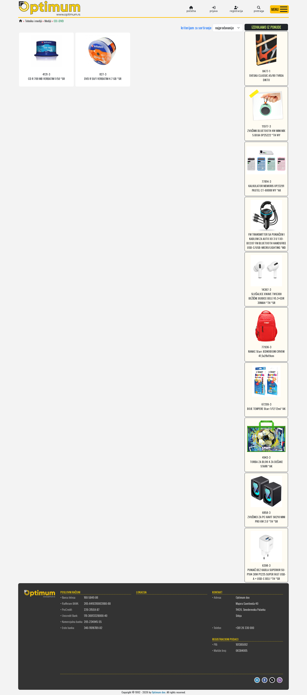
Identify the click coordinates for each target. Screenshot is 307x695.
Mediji (47, 21)
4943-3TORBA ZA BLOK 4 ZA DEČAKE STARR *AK (266, 461)
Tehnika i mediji (33, 21)
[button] (279, 9)
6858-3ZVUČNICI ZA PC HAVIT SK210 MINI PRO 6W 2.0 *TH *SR (266, 516)
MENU (275, 9)
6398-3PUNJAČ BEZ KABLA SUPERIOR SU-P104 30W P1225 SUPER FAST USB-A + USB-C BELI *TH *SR (266, 571)
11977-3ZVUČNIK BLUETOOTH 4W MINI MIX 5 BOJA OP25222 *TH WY (266, 130)
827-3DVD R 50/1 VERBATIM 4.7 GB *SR (102, 76)
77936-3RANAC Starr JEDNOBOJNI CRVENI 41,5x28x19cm (266, 351)
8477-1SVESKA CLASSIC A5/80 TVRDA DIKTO (266, 75)
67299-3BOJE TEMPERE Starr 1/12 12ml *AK (266, 406)
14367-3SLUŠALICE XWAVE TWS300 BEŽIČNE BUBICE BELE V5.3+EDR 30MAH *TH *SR (266, 296)
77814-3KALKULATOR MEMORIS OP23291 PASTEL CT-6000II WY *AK (266, 185)
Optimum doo (158, 692)
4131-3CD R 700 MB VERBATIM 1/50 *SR (46, 76)
